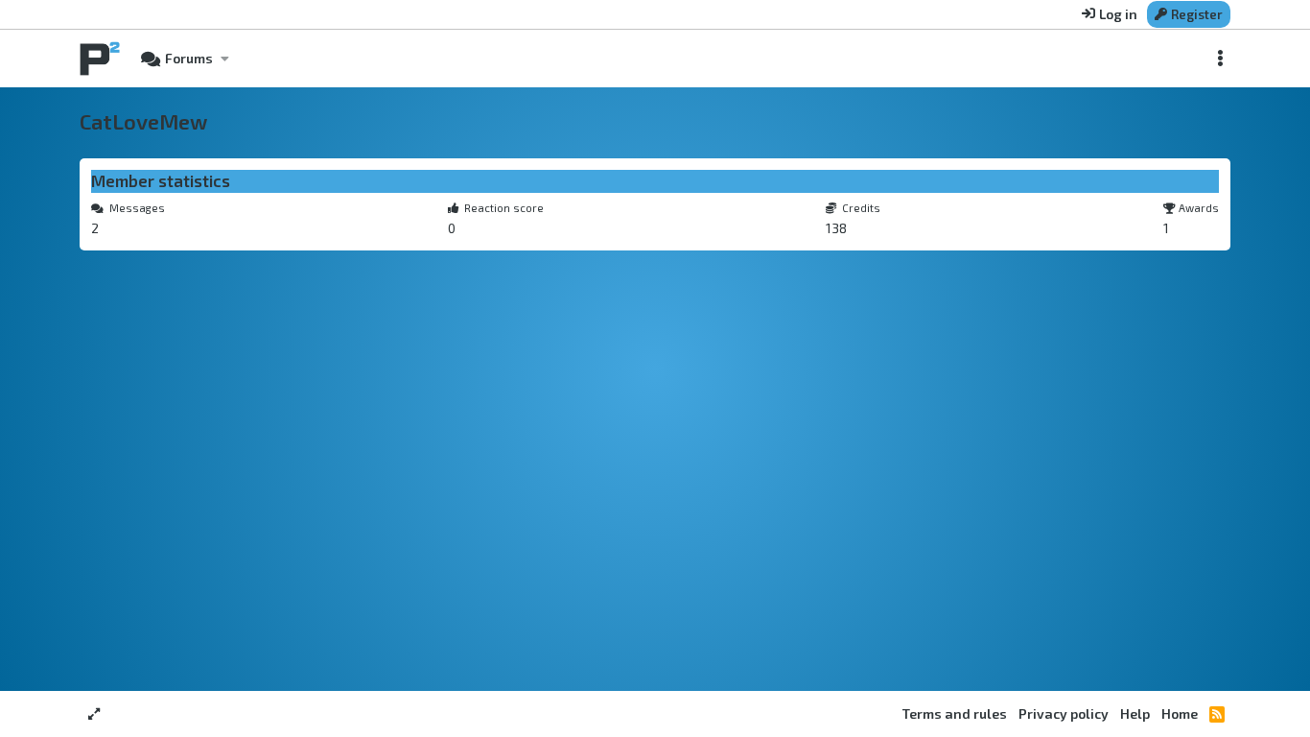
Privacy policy (1063, 713)
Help (1135, 713)
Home (1179, 713)
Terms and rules (954, 713)
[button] (224, 58)
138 (836, 228)
